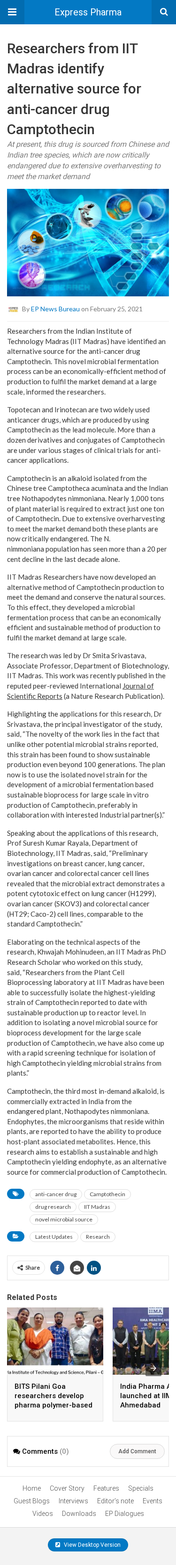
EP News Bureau (55, 309)
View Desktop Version (91, 1545)
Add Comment (137, 1451)
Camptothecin (107, 1194)
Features (106, 1488)
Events (152, 1501)
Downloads (79, 1513)
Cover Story (67, 1488)
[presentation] (153, 1368)
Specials (140, 1488)
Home (32, 1488)
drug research (53, 1206)
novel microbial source (63, 1219)
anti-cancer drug (56, 1194)
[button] (12, 12)
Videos (42, 1513)
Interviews (73, 1501)
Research (98, 1236)
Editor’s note (115, 1501)
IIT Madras (97, 1206)
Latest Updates (54, 1236)
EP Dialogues (124, 1513)
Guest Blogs (32, 1501)
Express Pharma (88, 12)
